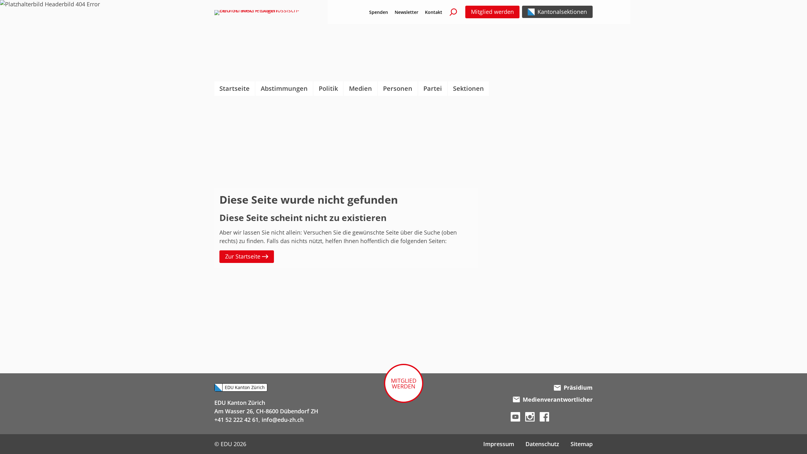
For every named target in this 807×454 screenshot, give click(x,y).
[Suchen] (453, 12)
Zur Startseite (243, 256)
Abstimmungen (284, 88)
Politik (328, 88)
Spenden (378, 12)
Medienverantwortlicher (558, 399)
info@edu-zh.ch (283, 419)
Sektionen (468, 88)
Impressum (498, 444)
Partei (432, 88)
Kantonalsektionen (562, 11)
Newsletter (406, 12)
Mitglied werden (492, 11)
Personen (397, 88)
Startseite (234, 88)
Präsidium (578, 387)
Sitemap (582, 444)
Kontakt (433, 12)
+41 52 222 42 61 (236, 419)
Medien (360, 88)
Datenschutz (542, 444)
